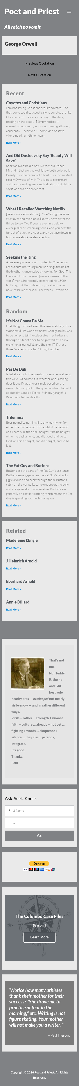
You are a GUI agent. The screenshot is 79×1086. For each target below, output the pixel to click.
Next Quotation (39, 75)
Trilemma (14, 417)
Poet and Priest (31, 11)
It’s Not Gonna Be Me (24, 320)
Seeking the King (21, 257)
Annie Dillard (17, 602)
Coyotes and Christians (26, 102)
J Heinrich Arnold (21, 560)
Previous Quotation (39, 63)
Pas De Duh (16, 369)
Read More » (13, 142)
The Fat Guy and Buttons (27, 465)
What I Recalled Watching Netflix (35, 208)
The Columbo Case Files (39, 916)
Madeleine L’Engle (22, 540)
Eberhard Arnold (20, 581)
